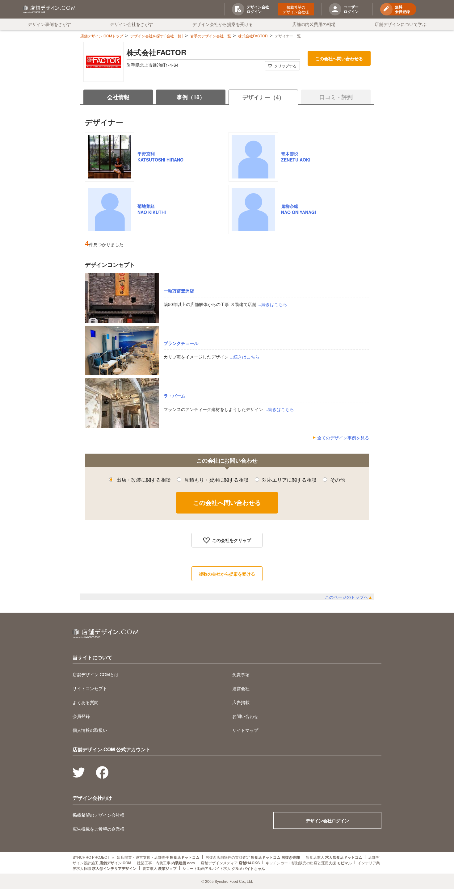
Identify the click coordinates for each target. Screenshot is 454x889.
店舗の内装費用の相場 (313, 24)
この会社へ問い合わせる (339, 58)
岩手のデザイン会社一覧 (210, 35)
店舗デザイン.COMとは (96, 674)
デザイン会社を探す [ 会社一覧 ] (156, 35)
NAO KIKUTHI (151, 212)
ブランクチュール (181, 343)
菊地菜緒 (146, 206)
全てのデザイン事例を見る (343, 437)
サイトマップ (245, 730)
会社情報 (118, 97)
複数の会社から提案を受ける (227, 574)
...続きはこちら (272, 304)
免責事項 (241, 674)
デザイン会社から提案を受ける (222, 24)
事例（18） (191, 97)
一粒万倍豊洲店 (179, 290)
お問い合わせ (245, 716)
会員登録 (81, 716)
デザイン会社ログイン (327, 820)
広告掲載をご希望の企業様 (98, 829)
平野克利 (146, 153)
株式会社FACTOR (253, 35)
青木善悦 (289, 153)
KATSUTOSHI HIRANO (160, 160)
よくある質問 (86, 702)
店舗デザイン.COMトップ (101, 35)
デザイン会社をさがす (131, 24)
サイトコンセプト (90, 688)
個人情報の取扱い (90, 730)
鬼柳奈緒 (289, 206)
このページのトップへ (348, 597)
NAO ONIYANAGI (298, 212)
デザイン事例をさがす (49, 24)
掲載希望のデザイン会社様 (296, 9)
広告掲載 (241, 702)
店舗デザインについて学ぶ (401, 24)
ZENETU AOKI (295, 160)
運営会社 (241, 688)
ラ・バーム (174, 395)
